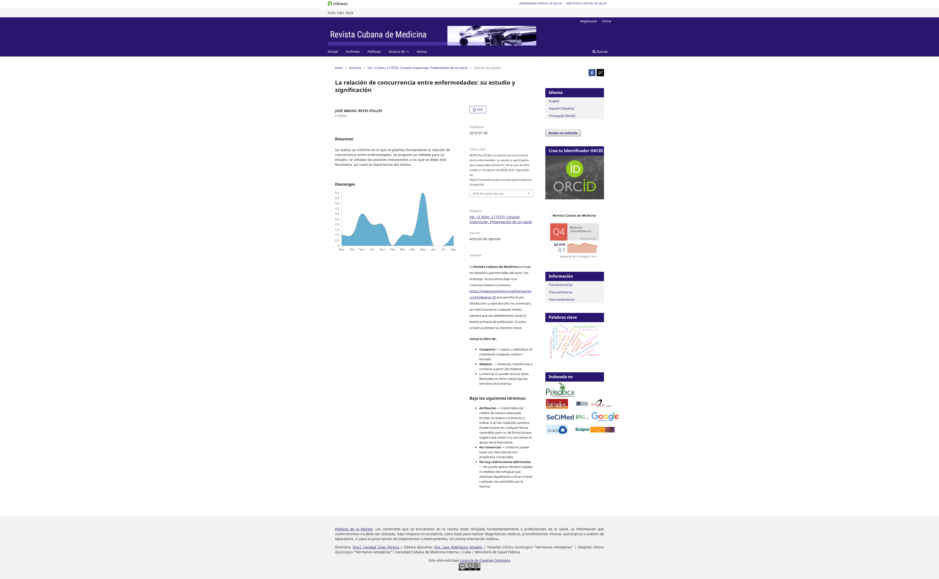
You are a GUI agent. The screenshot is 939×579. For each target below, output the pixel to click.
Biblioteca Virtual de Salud (586, 3)
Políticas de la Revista (353, 529)
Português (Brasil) (562, 116)
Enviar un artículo (563, 133)
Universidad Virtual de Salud (540, 3)
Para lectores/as (560, 285)
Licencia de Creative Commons (485, 560)
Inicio (339, 68)
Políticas (374, 51)
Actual (333, 51)
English (554, 101)
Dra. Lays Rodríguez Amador (459, 547)
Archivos (353, 51)
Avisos (422, 51)
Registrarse (588, 21)
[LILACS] (557, 433)
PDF (479, 109)
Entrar (606, 21)
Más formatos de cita (488, 193)
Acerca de (397, 51)
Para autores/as (560, 292)
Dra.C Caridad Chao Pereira (377, 547)
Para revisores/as (561, 299)
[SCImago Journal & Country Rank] (574, 258)
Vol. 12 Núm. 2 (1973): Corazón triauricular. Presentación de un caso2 (418, 68)
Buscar (602, 51)
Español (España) (561, 108)
